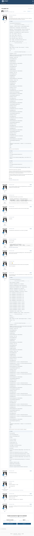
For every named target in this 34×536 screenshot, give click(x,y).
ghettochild (6, 10)
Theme (11, 533)
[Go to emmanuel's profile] (5, 484)
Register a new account (10, 523)
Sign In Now (24, 523)
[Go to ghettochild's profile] (2, 11)
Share (25, 11)
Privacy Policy (15, 533)
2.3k (5, 202)
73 (5, 22)
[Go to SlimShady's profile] (5, 198)
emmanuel (5, 481)
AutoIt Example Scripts (11, 11)
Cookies (23, 533)
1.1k (5, 488)
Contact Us (19, 533)
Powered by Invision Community (17, 534)
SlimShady (5, 195)
